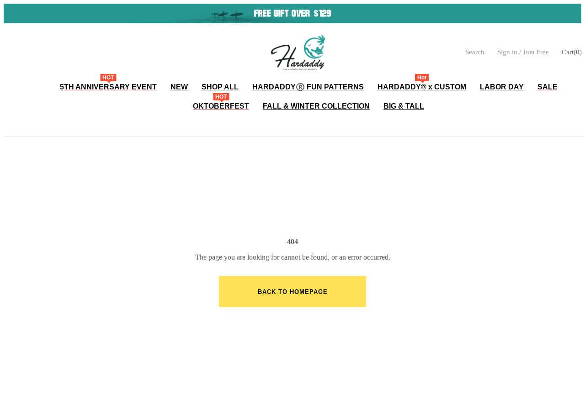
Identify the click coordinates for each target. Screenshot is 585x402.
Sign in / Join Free (523, 52)
